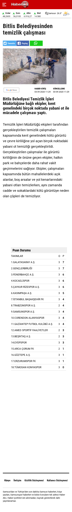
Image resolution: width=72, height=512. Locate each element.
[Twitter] (40, 506)
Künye (7, 480)
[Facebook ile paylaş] (22, 43)
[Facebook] (31, 506)
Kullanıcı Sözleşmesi (57, 480)
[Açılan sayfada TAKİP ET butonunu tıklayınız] (11, 90)
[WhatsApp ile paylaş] (36, 43)
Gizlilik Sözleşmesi (34, 480)
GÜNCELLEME (59, 88)
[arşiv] (47, 13)
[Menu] (4, 5)
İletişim (17, 480)
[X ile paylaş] (9, 43)
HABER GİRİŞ (40, 88)
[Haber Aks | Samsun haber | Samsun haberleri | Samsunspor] (36, 4)
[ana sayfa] (68, 4)
